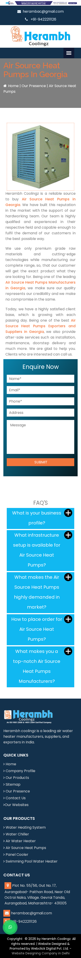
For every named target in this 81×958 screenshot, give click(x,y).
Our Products (17, 777)
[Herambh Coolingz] (40, 36)
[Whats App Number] (10, 927)
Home (13, 85)
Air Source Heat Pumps (26, 847)
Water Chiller (17, 834)
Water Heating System (26, 827)
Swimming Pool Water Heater (32, 861)
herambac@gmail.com (43, 11)
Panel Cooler (17, 854)
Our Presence (34, 85)
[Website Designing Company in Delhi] (40, 2)
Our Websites (17, 804)
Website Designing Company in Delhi (41, 953)
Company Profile (20, 770)
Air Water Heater (21, 841)
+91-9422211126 (43, 19)
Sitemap (13, 784)
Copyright (14, 939)
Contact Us (16, 798)
